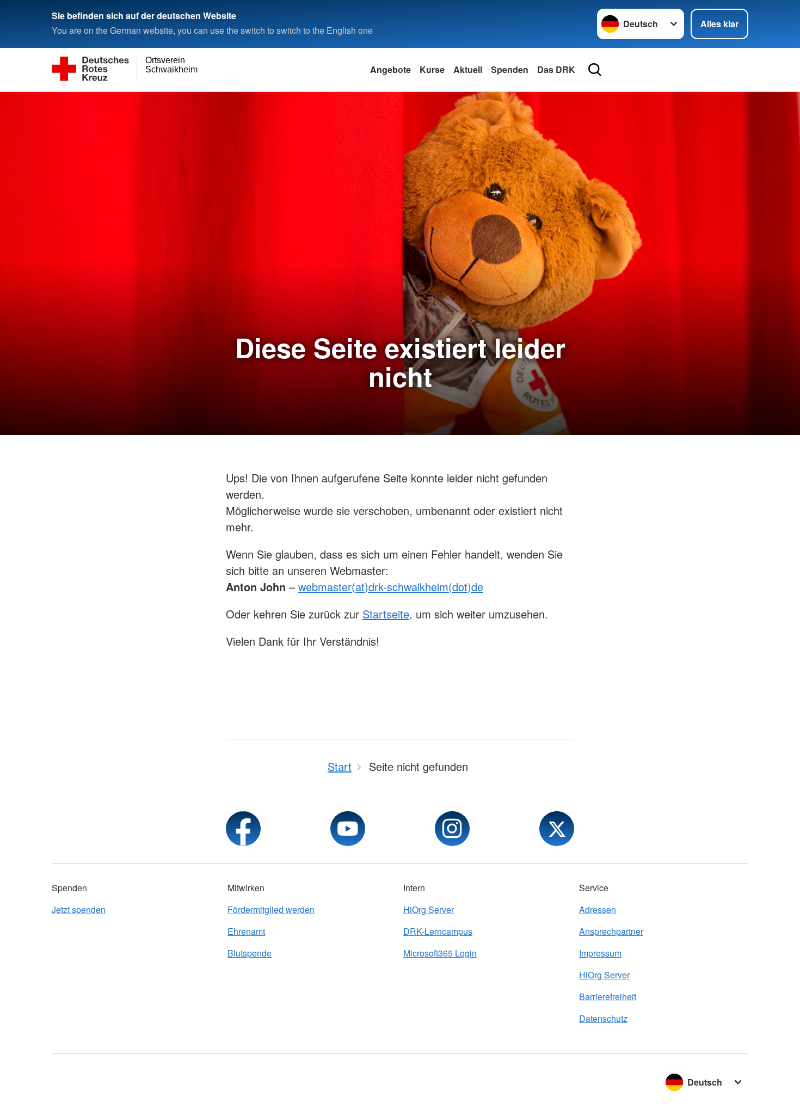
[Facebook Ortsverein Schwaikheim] (243, 828)
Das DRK (556, 69)
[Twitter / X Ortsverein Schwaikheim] (556, 828)
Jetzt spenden (79, 909)
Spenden (509, 69)
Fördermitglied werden (271, 909)
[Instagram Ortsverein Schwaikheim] (452, 828)
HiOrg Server (428, 909)
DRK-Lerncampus (437, 931)
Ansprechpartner (611, 931)
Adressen (597, 909)
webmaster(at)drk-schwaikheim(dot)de (390, 587)
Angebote (390, 69)
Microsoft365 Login (440, 953)
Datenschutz (603, 1018)
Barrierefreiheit (607, 996)
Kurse (432, 69)
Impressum (600, 953)
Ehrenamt (246, 931)
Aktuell (467, 69)
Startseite (385, 614)
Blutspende (249, 953)
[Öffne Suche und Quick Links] (595, 69)
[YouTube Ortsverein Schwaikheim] (347, 828)
